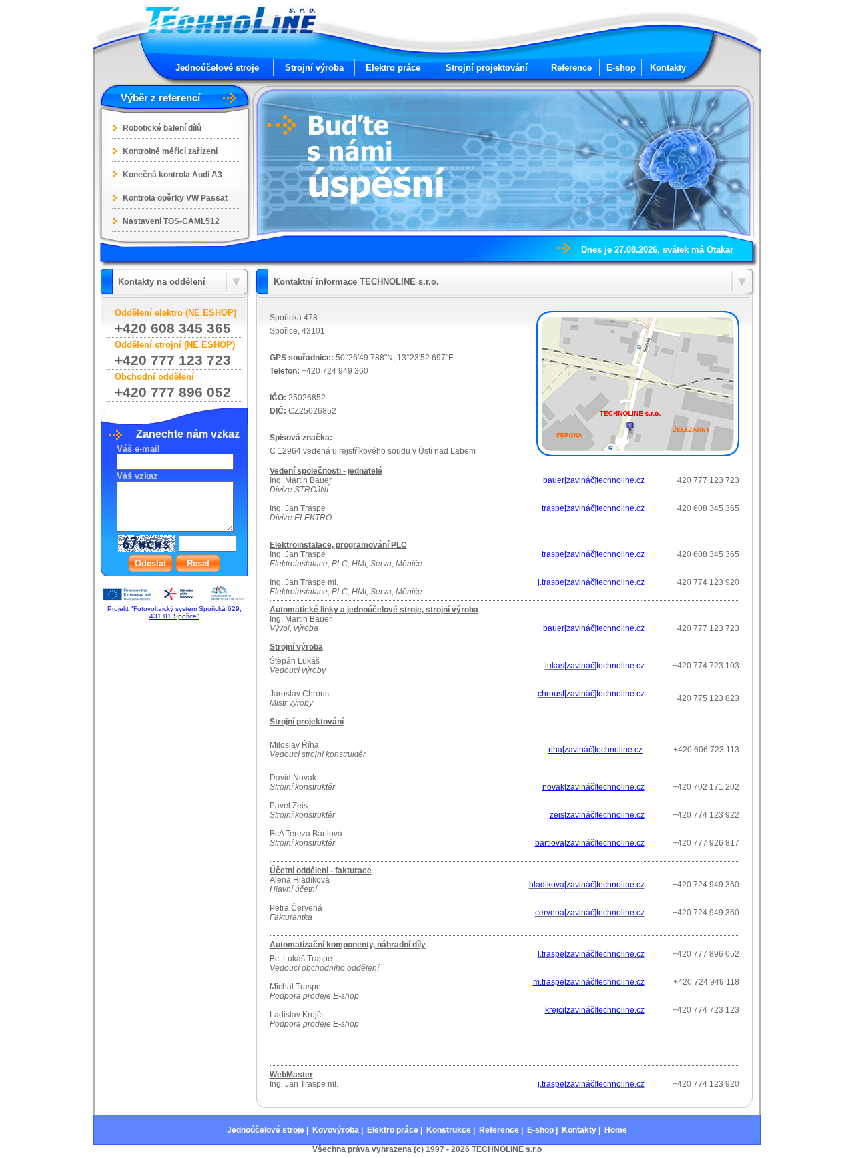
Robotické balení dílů (162, 128)
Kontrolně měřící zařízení (170, 151)
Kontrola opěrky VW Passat (175, 198)
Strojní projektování (487, 68)
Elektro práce (393, 68)
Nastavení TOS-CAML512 (171, 221)
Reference (571, 68)
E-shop (621, 68)
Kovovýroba (335, 1130)
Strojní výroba (314, 68)
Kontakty (668, 68)
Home (615, 1130)
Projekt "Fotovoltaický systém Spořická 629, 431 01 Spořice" (174, 612)
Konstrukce (448, 1130)
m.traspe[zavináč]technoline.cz (589, 982)
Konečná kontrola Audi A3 (172, 174)
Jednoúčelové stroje (217, 68)
